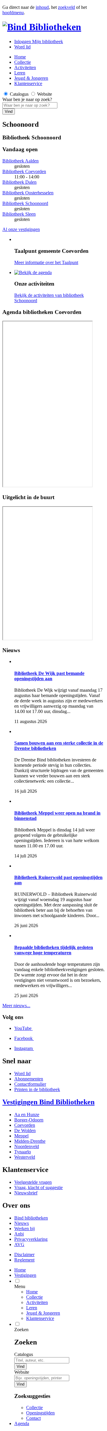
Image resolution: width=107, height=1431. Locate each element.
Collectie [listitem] (34, 1407)
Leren (19, 72)
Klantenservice (28, 83)
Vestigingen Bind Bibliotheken (48, 1102)
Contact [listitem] (33, 1418)
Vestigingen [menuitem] (25, 1275)
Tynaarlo (22, 1151)
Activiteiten (25, 67)
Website (21, 1372)
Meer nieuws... (16, 1005)
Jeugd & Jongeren (31, 78)
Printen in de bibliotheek (37, 1089)
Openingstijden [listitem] (40, 1412)
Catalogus (23, 1354)
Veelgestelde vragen (33, 1182)
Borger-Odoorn (28, 1119)
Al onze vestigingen (21, 229)
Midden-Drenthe (29, 1141)
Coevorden (24, 1125)
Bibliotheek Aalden (20, 160)
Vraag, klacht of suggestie (38, 1187)
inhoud (42, 7)
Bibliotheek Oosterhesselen (28, 192)
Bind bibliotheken (31, 1217)
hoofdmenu (13, 12)
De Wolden (25, 1130)
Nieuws (21, 1223)
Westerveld (24, 1157)
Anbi (19, 1233)
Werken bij (24, 1228)
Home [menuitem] (20, 1269)
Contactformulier (30, 1084)
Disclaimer (24, 1254)
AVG (19, 1244)
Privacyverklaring (31, 1239)
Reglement (24, 1259)
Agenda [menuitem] (21, 1423)
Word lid (22, 46)
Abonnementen (28, 1078)
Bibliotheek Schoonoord (25, 203)
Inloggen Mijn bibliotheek (38, 41)
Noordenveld (26, 1146)
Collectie (22, 62)
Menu (19, 1286)
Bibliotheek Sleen (19, 213)
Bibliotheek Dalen (19, 182)
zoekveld (66, 7)
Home (32, 1291)
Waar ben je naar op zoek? (27, 99)
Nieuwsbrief (25, 1192)
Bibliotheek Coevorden (24, 171)
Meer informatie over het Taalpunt (46, 262)
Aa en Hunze (26, 1114)
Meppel (21, 1135)
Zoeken (21, 1329)
